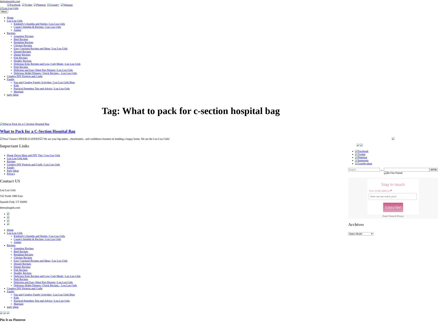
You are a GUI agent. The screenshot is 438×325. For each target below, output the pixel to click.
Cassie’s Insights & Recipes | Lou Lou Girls (37, 27)
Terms (391, 216)
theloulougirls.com (10, 1)
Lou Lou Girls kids (17, 158)
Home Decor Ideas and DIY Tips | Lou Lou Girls (33, 155)
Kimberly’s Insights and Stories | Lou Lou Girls (39, 23)
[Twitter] (27, 4)
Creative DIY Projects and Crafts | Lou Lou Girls (33, 164)
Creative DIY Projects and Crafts (24, 76)
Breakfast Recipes (23, 42)
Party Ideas (13, 170)
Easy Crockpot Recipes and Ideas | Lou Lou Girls (40, 48)
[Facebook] (14, 4)
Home (10, 17)
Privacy (400, 216)
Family (10, 79)
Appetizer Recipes (24, 36)
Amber (17, 30)
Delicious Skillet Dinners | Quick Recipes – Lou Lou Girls (45, 73)
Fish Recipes (21, 57)
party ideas (12, 94)
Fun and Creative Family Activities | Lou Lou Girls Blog (44, 82)
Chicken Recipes (23, 45)
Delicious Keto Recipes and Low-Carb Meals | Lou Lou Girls (47, 63)
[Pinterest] (39, 4)
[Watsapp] (66, 4)
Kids (16, 85)
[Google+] (53, 4)
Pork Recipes (21, 67)
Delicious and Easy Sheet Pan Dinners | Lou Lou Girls (43, 70)
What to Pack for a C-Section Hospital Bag (37, 131)
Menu (4, 11)
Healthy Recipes (22, 60)
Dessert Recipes (22, 51)
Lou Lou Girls (14, 20)
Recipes (11, 33)
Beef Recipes (21, 39)
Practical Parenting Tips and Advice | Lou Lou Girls (42, 88)
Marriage (18, 91)
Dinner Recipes (22, 54)
